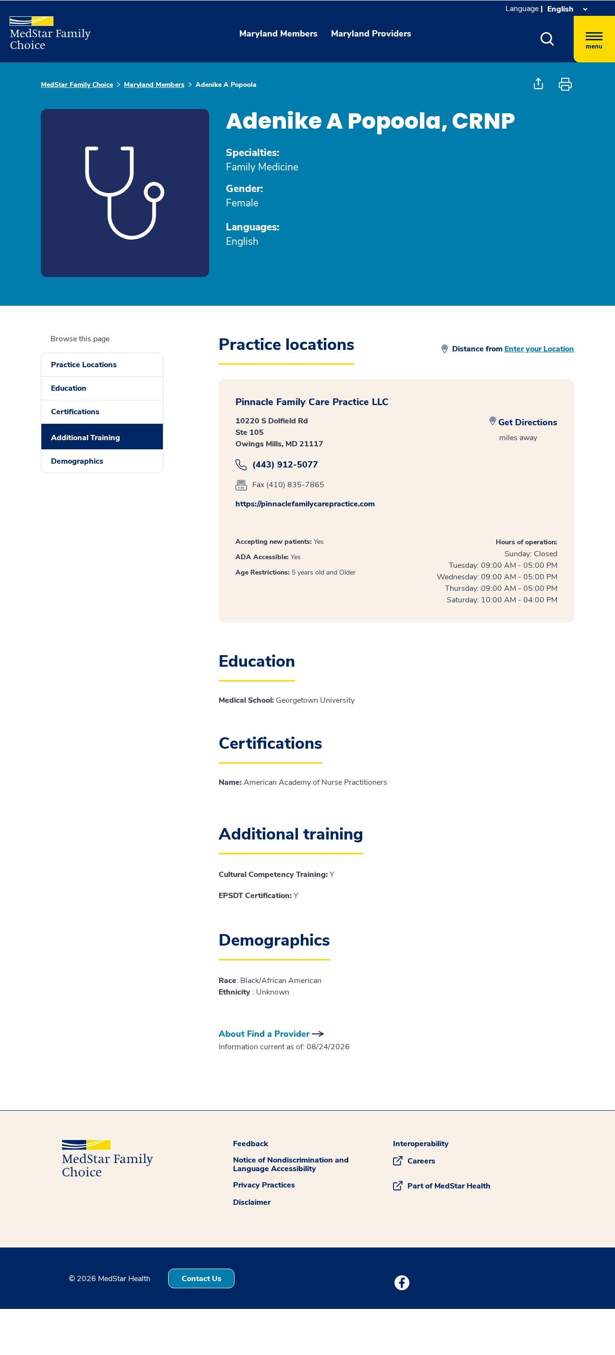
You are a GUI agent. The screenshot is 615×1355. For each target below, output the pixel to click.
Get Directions (527, 422)
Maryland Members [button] (278, 33)
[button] (547, 39)
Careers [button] (421, 1161)
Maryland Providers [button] (371, 33)
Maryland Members (154, 84)
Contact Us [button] (201, 1278)
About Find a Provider (264, 1034)
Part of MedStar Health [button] (449, 1186)
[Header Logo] (45, 28)
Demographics (77, 461)
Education (68, 388)
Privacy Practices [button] (264, 1185)
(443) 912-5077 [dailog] (285, 464)
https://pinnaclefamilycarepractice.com (305, 504)
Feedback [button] (250, 1144)
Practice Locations (84, 365)
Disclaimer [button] (252, 1202)
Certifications (75, 412)
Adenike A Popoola (226, 84)
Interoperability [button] (421, 1144)
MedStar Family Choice (77, 84)
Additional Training (85, 437)
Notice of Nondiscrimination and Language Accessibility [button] (291, 1164)
